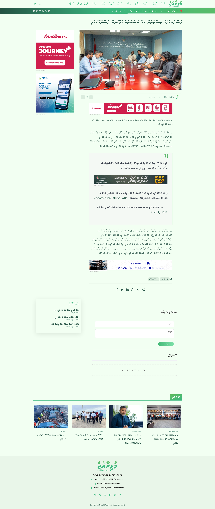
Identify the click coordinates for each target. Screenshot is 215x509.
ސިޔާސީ (146, 3)
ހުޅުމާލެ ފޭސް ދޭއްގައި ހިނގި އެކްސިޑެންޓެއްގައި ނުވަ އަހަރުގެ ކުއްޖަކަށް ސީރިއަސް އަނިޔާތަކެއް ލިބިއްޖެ (145, 11)
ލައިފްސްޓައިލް (83, 3)
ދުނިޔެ (120, 3)
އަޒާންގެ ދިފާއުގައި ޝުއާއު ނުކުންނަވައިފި (66, 317)
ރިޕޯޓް (137, 3)
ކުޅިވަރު (111, 3)
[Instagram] (43, 11)
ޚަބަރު (163, 3)
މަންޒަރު (71, 3)
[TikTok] (37, 11)
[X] (46, 11)
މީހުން (94, 3)
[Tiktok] (110, 495)
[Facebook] (49, 11)
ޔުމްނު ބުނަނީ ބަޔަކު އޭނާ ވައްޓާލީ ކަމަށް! (66, 310)
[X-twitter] (105, 495)
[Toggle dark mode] (35, 3)
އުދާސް (102, 3)
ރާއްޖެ (155, 3)
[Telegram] (34, 11)
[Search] (40, 3)
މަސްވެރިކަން (154, 279)
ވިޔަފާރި (128, 3)
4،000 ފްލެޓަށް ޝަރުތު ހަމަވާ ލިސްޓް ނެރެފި (65, 324)
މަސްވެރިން (164, 279)
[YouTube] (40, 11)
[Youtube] (120, 495)
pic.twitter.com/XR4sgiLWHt (110, 198)
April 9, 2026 (159, 213)
